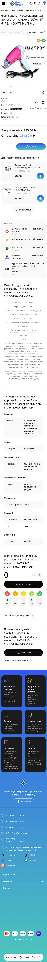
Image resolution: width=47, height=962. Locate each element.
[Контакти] (35, 4)
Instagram (11, 865)
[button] (2, 63)
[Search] (30, 4)
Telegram (11, 855)
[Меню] (3, 3)
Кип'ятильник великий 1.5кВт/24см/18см (24, 188)
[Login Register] (39, 4)
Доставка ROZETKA (20, 247)
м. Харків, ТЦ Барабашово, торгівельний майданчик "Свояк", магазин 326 (24, 848)
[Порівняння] (40, 957)
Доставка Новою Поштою (19, 230)
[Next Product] (11, 92)
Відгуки (18, 32)
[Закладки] (33, 957)
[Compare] (36, 102)
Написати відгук (23, 584)
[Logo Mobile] (16, 3)
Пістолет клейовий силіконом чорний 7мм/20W (27, 166)
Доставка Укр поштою (22, 239)
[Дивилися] (21, 957)
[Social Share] (43, 92)
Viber (9, 860)
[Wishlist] (43, 102)
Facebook (34, 860)
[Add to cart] (40, 176)
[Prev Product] (4, 92)
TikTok (32, 855)
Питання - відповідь (35, 32)
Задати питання (23, 652)
